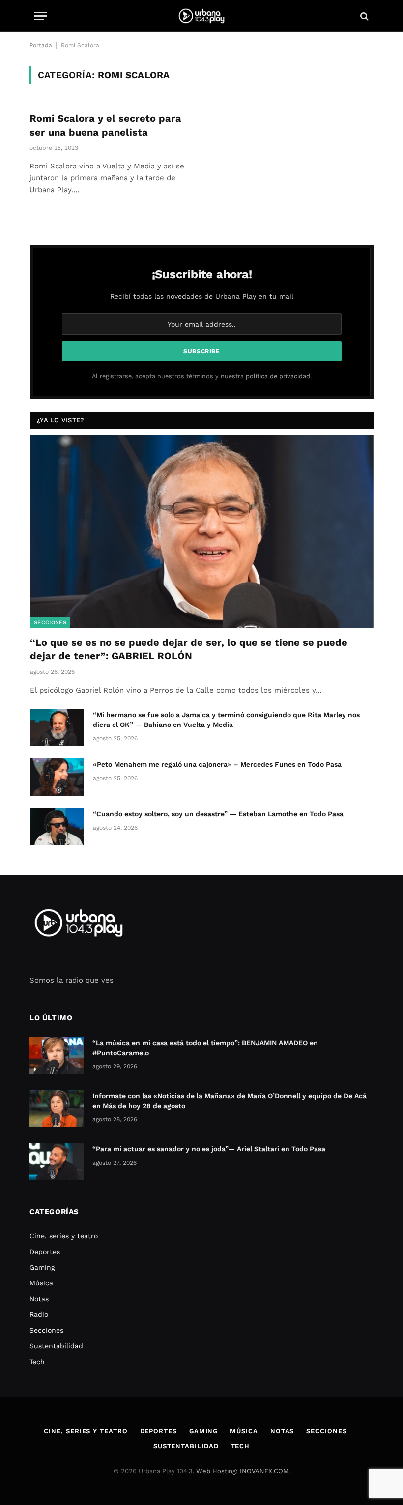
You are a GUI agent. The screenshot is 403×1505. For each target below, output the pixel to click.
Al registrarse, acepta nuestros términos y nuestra (202, 376)
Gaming (42, 1267)
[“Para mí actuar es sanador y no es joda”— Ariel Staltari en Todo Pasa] (56, 1161)
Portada (40, 45)
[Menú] (40, 16)
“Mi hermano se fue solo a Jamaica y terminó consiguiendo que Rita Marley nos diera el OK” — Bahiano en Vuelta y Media (226, 719)
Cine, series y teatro (63, 1236)
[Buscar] (363, 16)
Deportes (44, 1251)
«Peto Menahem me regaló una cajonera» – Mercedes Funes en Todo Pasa (217, 764)
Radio (38, 1314)
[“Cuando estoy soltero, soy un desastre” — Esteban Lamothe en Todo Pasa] (57, 826)
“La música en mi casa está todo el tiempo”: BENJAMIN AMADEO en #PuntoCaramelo (205, 1048)
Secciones (50, 622)
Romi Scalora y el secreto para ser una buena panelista (105, 125)
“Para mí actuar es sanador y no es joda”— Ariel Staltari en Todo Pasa (208, 1149)
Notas (39, 1299)
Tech (37, 1362)
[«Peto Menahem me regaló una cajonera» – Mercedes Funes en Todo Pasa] (57, 777)
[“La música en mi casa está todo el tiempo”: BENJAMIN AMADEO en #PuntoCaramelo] (56, 1055)
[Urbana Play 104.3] (201, 16)
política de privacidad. (279, 376)
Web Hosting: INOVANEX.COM (242, 1471)
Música (41, 1283)
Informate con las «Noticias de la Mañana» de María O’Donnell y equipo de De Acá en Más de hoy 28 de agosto (229, 1101)
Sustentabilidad (56, 1346)
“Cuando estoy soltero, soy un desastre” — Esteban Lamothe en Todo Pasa (218, 814)
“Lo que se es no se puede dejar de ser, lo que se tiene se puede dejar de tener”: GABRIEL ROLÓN (188, 649)
